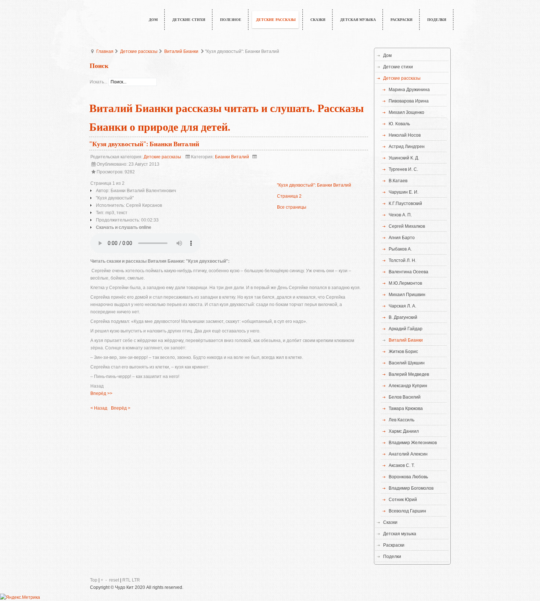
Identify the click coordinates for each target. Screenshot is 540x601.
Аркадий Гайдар (405, 328)
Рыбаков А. (400, 249)
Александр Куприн (408, 385)
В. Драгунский (403, 317)
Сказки (390, 522)
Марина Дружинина (409, 89)
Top (93, 580)
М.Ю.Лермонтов (405, 283)
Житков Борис (403, 351)
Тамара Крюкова (406, 408)
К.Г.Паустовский (405, 203)
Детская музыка (399, 533)
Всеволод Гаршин (407, 511)
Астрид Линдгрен (407, 146)
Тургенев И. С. (403, 169)
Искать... (98, 81)
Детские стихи (398, 66)
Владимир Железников (413, 442)
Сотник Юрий (403, 499)
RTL (126, 580)
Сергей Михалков (407, 226)
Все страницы (291, 207)
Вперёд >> (101, 393)
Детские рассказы (139, 51)
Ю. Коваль (399, 123)
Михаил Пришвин (407, 294)
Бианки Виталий (232, 156)
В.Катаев (398, 180)
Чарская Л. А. (402, 306)
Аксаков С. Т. (402, 465)
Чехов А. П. (400, 214)
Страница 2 (289, 196)
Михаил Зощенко (406, 112)
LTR (136, 580)
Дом (387, 55)
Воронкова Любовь (408, 476)
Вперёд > (120, 408)
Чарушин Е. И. (403, 192)
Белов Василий (405, 397)
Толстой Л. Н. (402, 260)
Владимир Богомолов (411, 488)
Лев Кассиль (401, 419)
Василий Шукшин (407, 363)
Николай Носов (405, 135)
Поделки (392, 556)
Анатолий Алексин (408, 454)
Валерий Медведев (409, 374)
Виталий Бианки (181, 51)
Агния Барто (402, 237)
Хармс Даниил (404, 431)
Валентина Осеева (408, 271)
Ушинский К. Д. (404, 158)
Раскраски (393, 545)
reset (114, 580)
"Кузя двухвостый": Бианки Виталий (144, 144)
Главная (105, 51)
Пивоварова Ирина (409, 101)
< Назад (98, 408)
